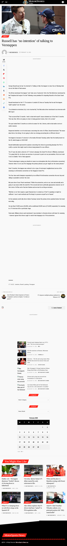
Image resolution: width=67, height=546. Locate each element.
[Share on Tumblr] (4, 91)
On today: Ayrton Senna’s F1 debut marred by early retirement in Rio (33, 481)
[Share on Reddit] (4, 95)
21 (38, 442)
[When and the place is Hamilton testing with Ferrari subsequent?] (55, 470)
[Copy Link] (4, 103)
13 (33, 437)
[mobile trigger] (3, 2)
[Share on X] (4, 70)
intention (17, 284)
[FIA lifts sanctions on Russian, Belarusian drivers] (21, 353)
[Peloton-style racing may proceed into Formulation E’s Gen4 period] (21, 379)
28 (38, 447)
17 (19, 442)
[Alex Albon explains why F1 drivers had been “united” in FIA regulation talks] (33, 497)
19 (29, 442)
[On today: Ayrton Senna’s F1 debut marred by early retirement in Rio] (33, 470)
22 (42, 442)
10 (19, 437)
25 (24, 447)
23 (47, 442)
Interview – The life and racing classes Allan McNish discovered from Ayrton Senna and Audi (38, 360)
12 (29, 437)
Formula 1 (5, 36)
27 (33, 447)
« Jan (18, 451)
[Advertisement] (37, 71)
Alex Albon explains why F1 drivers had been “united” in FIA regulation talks (33, 508)
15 (42, 437)
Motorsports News (43, 372)
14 (38, 437)
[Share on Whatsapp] (4, 82)
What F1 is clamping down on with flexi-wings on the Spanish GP (10, 508)
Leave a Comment (57, 308)
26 (29, 447)
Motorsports (14, 52)
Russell (22, 284)
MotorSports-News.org (22, 542)
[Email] (4, 99)
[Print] (4, 107)
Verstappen (32, 284)
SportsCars (41, 364)
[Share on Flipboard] (4, 74)
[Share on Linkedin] (4, 86)
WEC (39, 346)
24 (19, 447)
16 (47, 437)
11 (24, 437)
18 (24, 442)
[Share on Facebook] (4, 66)
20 (33, 442)
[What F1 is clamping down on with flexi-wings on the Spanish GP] (11, 497)
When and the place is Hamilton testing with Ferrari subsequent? (55, 481)
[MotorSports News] (33, 2)
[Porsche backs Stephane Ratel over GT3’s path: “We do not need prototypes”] (21, 344)
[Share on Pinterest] (4, 78)
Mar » (22, 451)
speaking (26, 284)
